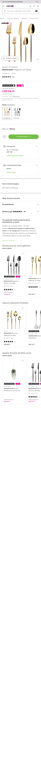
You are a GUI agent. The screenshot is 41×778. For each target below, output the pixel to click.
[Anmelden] (30, 6)
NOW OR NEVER (7, 85)
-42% (18, 85)
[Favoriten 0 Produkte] (34, 6)
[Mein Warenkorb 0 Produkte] (38, 6)
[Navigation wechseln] (3, 6)
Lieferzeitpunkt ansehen (15, 156)
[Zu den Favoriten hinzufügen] (4, 136)
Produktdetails (8, 204)
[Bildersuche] (36, 11)
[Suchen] (4, 11)
